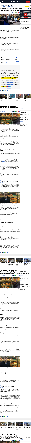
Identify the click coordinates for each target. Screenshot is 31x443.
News (2, 8)
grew (12, 157)
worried (12, 168)
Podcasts (19, 8)
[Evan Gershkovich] (1, 111)
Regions (8, 8)
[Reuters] (1, 12)
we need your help (8, 76)
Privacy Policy (6, 62)
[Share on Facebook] (12, 12)
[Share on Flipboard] (18, 12)
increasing (3, 161)
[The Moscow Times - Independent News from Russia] (6, 5)
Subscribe (17, 61)
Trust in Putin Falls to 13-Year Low (10, 10)
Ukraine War (4, 8)
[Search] (30, 8)
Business (11, 8)
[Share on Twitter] (13, 12)
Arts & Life (16, 8)
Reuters (3, 12)
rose (11, 158)
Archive (22, 8)
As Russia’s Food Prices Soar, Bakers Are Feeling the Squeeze (9, 107)
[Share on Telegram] (14, 12)
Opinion (13, 8)
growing (10, 160)
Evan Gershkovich (4, 111)
